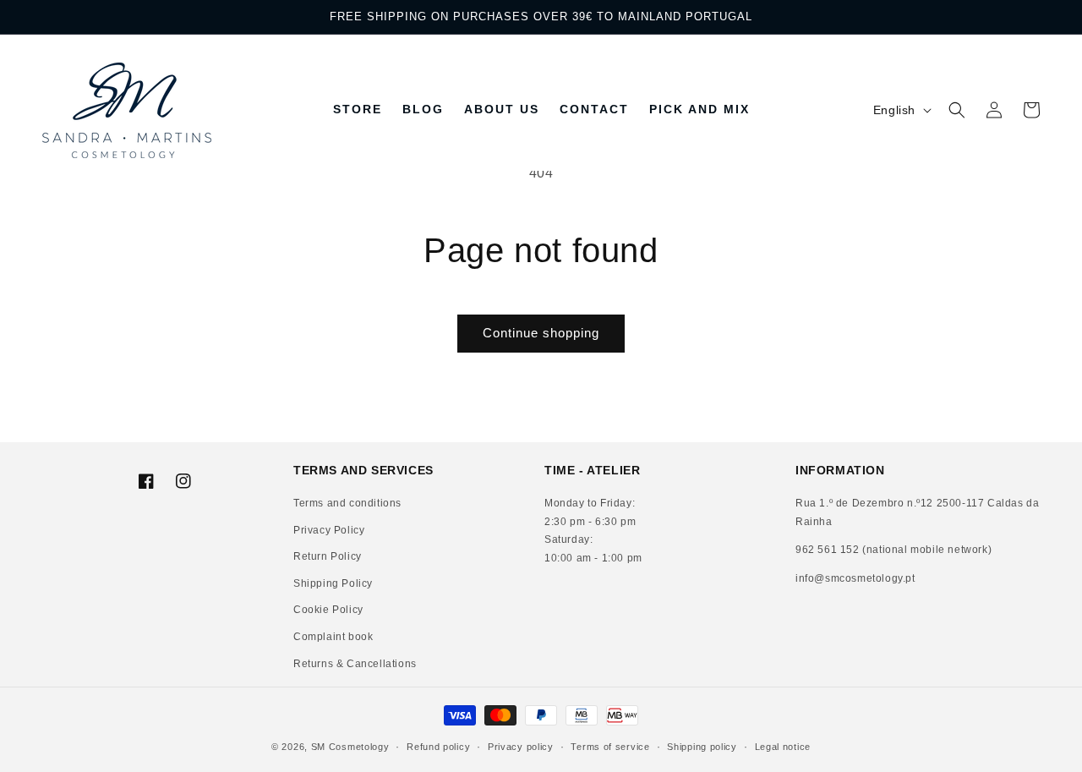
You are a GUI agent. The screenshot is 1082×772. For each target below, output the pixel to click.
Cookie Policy (328, 610)
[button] (956, 110)
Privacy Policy (328, 530)
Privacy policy (521, 746)
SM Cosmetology (350, 747)
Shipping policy (702, 746)
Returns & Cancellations (355, 664)
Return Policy (327, 557)
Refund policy (438, 746)
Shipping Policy (333, 583)
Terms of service (610, 746)
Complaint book (333, 637)
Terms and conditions (347, 503)
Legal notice (783, 746)
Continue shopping (541, 333)
